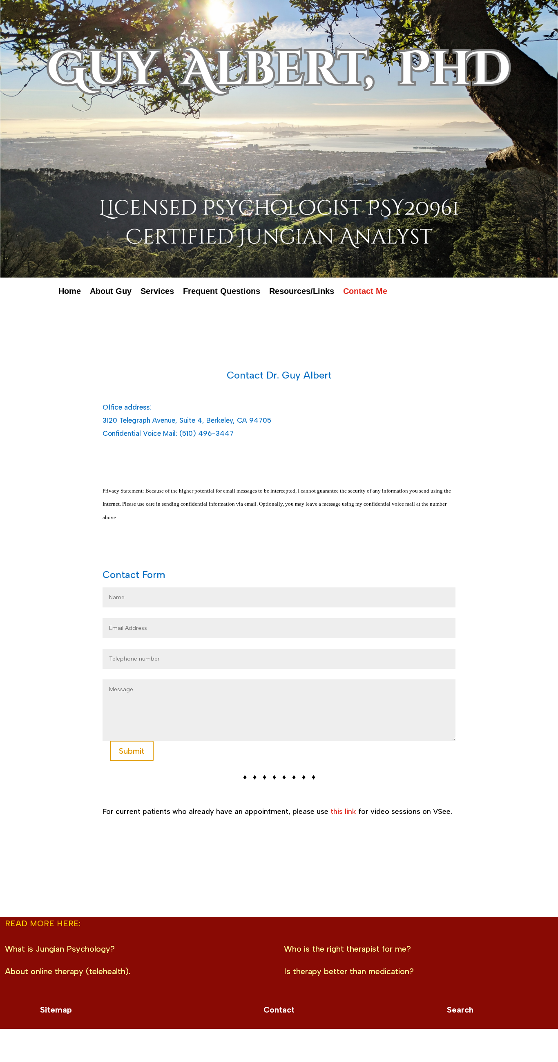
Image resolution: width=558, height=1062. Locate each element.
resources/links (301, 292)
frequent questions (221, 292)
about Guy (111, 292)
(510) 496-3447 (206, 433)
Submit (132, 751)
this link (343, 811)
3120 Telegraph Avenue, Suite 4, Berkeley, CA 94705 (187, 420)
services (157, 292)
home (69, 292)
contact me (365, 292)
